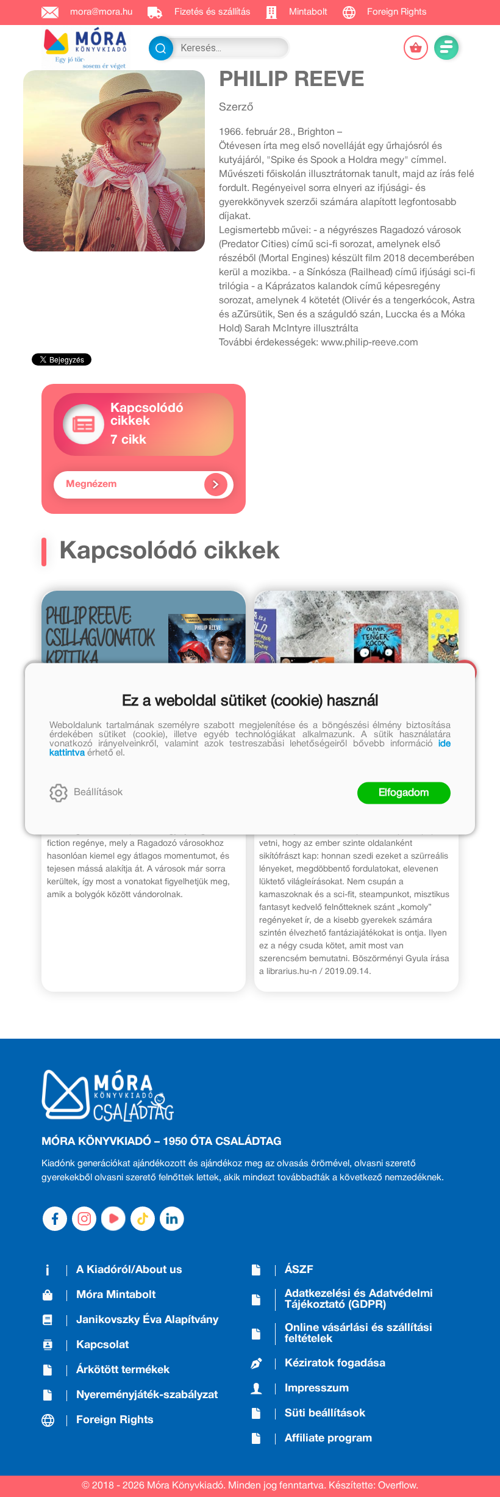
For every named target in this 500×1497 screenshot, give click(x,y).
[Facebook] (55, 1219)
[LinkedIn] (172, 1219)
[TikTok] (142, 1219)
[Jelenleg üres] (416, 47)
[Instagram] (84, 1219)
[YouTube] (113, 1219)
